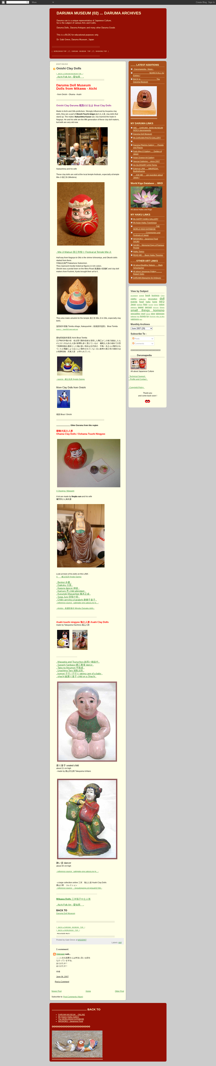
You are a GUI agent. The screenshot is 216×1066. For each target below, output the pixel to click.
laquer (156, 304)
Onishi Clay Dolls (68, 68)
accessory (134, 295)
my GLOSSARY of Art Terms (145, 165)
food (141, 301)
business (155, 295)
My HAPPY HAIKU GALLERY (145, 219)
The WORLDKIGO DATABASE (71, 1019)
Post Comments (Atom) (73, 997)
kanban (139, 304)
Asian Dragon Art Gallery (143, 158)
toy (147, 316)
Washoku (153, 316)
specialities (135, 314)
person (148, 307)
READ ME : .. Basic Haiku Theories (148, 255)
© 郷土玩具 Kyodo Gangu (68, 577)
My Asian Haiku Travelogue (145, 223)
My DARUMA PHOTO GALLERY (147, 138)
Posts (136, 339)
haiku (148, 302)
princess (156, 307)
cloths (133, 299)
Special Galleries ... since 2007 (146, 161)
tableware (160, 314)
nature (161, 304)
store (153, 314)
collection (142, 299)
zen (140, 319)
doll (120, 942)
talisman (134, 316)
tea (138, 316)
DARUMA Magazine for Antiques (147, 278)
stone (148, 314)
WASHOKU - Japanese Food (70, 1021)
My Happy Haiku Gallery (68, 1017)
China (162, 295)
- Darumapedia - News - (143, 69)
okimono (134, 307)
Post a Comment (62, 982)
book (147, 295)
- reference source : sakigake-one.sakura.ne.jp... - (77, 603)
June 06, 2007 (62, 977)
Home (88, 991)
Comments (139, 344)
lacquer (150, 304)
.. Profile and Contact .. (138, 379)
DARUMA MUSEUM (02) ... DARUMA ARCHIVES (99, 13)
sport (143, 314)
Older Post (119, 991)
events (134, 301)
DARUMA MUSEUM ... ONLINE (71, 1015)
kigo (145, 304)
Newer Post (57, 991)
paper (141, 307)
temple (143, 316)
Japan (133, 304)
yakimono (135, 319)
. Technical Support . (137, 376)
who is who (160, 316)
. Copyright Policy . (137, 387)
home (154, 302)
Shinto (162, 307)
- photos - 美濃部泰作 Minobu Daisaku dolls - (75, 608)
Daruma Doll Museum (65, 913)
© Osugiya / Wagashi (65, 491)
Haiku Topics (138, 251)
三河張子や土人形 (73, 899)
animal (141, 295)
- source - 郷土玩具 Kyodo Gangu (70, 379)
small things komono (147, 310)
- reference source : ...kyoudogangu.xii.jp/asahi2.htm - (79, 888)
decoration (152, 299)
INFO (161, 301)
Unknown (60, 954)
